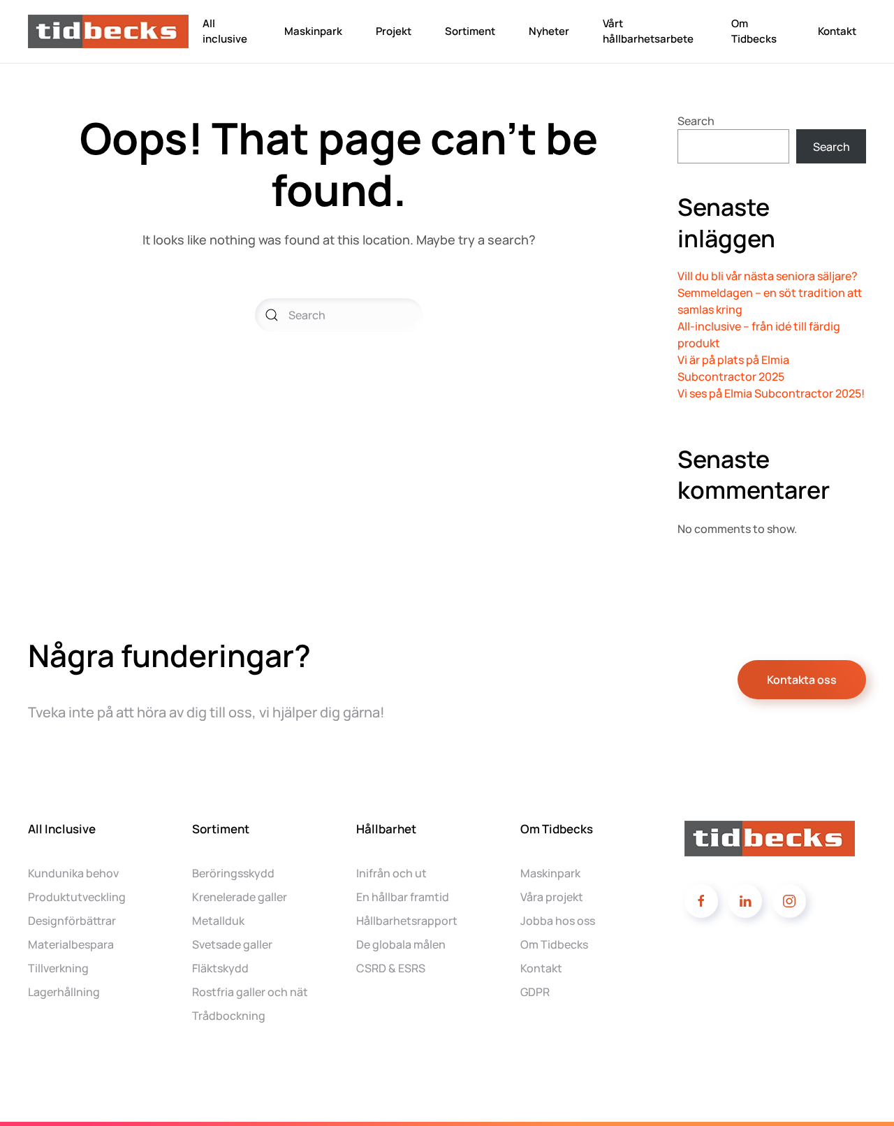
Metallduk (218, 920)
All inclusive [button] (225, 31)
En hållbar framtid (402, 897)
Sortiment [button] (470, 31)
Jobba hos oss (557, 920)
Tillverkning (58, 968)
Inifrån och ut (391, 873)
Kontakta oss (802, 679)
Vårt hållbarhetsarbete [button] (648, 31)
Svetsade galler (232, 944)
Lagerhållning (64, 992)
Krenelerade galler (239, 897)
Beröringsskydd (233, 873)
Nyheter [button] (549, 31)
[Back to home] (110, 31)
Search (696, 121)
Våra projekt (551, 897)
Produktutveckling (77, 897)
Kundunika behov (73, 873)
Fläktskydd (220, 968)
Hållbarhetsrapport (406, 920)
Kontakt (837, 31)
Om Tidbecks (554, 944)
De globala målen (401, 944)
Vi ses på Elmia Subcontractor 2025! (771, 393)
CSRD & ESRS (390, 968)
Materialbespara (71, 944)
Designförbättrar (72, 920)
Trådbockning (228, 1015)
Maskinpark (313, 31)
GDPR (535, 992)
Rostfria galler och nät (250, 992)
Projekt (393, 31)
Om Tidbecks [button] (754, 31)
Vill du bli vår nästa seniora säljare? (767, 276)
